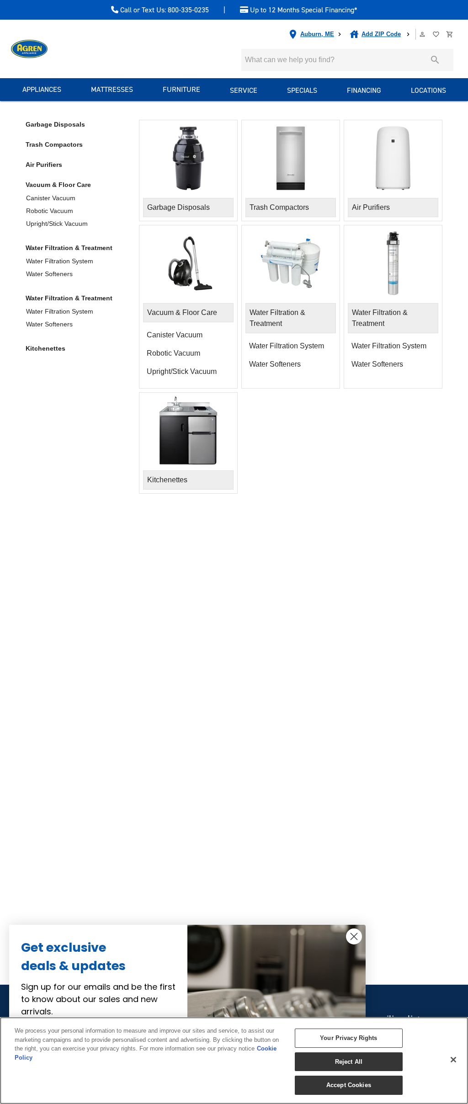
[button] (422, 34)
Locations (428, 90)
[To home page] (29, 49)
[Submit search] (435, 60)
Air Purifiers (44, 164)
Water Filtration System (59, 261)
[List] (436, 34)
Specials (302, 90)
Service (243, 90)
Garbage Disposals (55, 124)
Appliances (41, 89)
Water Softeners (49, 273)
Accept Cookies (348, 1085)
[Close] (453, 1060)
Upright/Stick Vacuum (57, 223)
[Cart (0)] (450, 34)
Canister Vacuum (50, 198)
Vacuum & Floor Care (58, 184)
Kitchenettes (45, 348)
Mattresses (112, 89)
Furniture (181, 89)
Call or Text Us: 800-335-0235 (163, 10)
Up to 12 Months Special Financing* (302, 10)
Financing (364, 90)
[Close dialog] (354, 936)
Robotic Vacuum (49, 210)
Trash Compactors (54, 144)
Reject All (348, 1061)
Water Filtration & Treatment (69, 247)
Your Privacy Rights (348, 1038)
